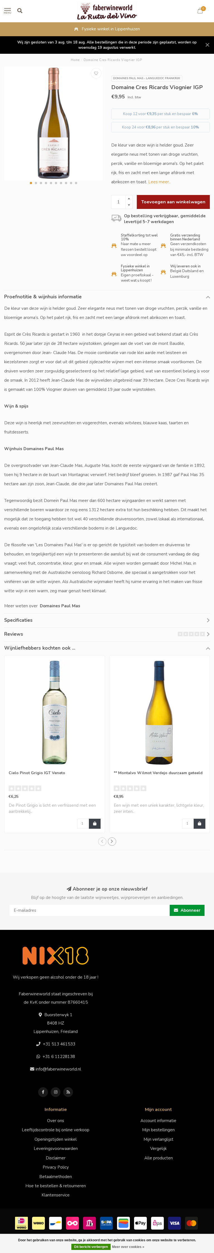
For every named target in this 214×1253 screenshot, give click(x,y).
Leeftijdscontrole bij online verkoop (55, 1130)
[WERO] (39, 1222)
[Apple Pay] (141, 1222)
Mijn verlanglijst (158, 1139)
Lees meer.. (159, 182)
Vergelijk (158, 1148)
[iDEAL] (22, 1222)
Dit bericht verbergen (91, 1247)
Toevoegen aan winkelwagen (173, 202)
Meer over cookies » (128, 1247)
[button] (31, 183)
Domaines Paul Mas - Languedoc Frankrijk (146, 78)
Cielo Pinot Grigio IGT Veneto (37, 773)
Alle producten (158, 1158)
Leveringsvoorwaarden (56, 1148)
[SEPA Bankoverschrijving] (107, 1222)
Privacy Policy (56, 1167)
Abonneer (189, 910)
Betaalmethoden (55, 1176)
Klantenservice (56, 1195)
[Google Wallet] (124, 1222)
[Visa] (175, 1222)
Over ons (55, 1120)
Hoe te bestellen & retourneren (55, 1186)
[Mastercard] (192, 1222)
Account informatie (158, 1120)
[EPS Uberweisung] (158, 1222)
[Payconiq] (73, 1222)
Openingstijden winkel (56, 1139)
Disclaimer (55, 1158)
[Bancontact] (56, 1222)
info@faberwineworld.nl (58, 1069)
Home (75, 60)
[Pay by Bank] (90, 1222)
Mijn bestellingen (158, 1130)
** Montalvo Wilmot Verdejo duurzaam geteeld (158, 773)
